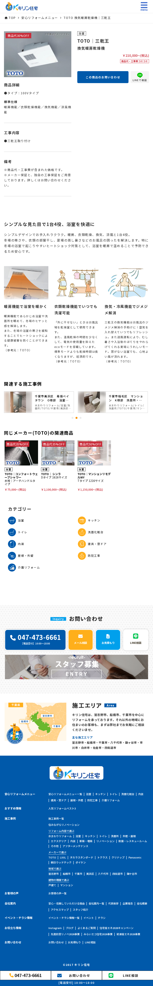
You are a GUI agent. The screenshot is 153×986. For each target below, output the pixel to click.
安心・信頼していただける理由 (66, 903)
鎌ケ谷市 (132, 874)
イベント (88, 918)
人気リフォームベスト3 (62, 808)
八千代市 (103, 874)
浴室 (88, 794)
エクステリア (58, 841)
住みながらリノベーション (63, 825)
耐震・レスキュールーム (133, 841)
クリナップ (118, 857)
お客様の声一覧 (57, 893)
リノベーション (105, 841)
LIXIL (63, 857)
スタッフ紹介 (80, 909)
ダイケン (81, 862)
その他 (55, 846)
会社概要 (142, 903)
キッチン (100, 794)
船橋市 (67, 874)
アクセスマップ (60, 909)
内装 (140, 794)
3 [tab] (80, 418)
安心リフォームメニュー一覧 (65, 794)
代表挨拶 (113, 903)
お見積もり (74, 942)
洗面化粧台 (127, 794)
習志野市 (53, 874)
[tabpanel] (39, 402)
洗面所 (115, 836)
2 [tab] (76, 418)
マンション (66, 885)
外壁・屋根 (129, 836)
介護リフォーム (111, 800)
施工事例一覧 (56, 818)
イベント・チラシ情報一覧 (63, 918)
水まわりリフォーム (60, 836)
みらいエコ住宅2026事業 (98, 934)
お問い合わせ (56, 942)
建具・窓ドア (58, 800)
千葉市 (78, 874)
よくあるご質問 (86, 928)
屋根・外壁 (76, 800)
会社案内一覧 (96, 903)
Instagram (55, 928)
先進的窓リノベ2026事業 (65, 934)
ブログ (70, 928)
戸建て (52, 885)
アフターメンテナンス (75, 846)
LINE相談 (90, 942)
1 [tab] (73, 418)
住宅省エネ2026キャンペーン (116, 928)
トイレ (113, 794)
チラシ (102, 918)
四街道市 (117, 874)
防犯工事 (92, 800)
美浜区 (90, 874)
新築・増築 (85, 841)
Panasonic (134, 857)
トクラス (102, 857)
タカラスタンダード (81, 857)
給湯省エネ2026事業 (128, 934)
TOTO (52, 857)
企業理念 (128, 903)
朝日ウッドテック (61, 862)
